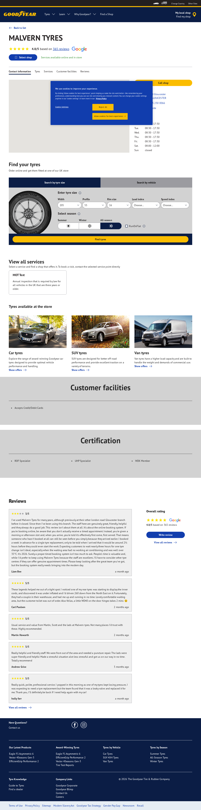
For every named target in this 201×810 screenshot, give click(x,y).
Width (61, 199)
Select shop (25, 57)
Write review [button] (166, 534)
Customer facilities (67, 71)
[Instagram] (84, 725)
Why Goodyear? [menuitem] (82, 14)
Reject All (103, 107)
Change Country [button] (177, 3)
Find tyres (100, 239)
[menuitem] (156, 3)
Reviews (84, 71)
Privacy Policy (101, 98)
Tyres (37, 71)
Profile (86, 199)
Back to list (20, 27)
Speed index (167, 199)
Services (48, 71)
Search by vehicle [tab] (146, 182)
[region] (102, 103)
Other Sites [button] (192, 3)
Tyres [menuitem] (47, 14)
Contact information (20, 71)
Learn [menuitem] (62, 14)
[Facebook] (75, 725)
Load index (138, 199)
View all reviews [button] (163, 542)
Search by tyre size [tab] (54, 182)
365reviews (61, 49)
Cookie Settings (62, 107)
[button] (80, 193)
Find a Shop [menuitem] (106, 14)
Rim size (111, 199)
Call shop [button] (163, 82)
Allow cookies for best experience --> (110, 116)
